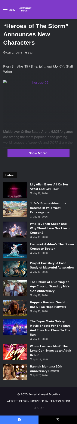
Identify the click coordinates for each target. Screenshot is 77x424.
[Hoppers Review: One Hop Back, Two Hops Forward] (15, 308)
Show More (37, 153)
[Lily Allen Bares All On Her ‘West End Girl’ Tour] (15, 190)
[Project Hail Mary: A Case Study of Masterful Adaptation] (15, 269)
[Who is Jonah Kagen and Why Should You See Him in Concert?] (15, 229)
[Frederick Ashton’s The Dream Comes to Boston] (15, 250)
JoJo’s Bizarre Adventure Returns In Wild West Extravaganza (48, 208)
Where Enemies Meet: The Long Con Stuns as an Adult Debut (50, 350)
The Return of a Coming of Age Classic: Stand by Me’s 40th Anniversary (50, 286)
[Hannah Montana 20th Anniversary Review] (15, 372)
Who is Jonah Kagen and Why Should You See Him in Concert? (50, 228)
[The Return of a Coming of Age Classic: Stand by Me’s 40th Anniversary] (15, 288)
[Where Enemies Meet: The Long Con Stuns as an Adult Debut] (15, 352)
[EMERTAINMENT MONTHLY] (25, 9)
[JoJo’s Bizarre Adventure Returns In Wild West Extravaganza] (15, 209)
